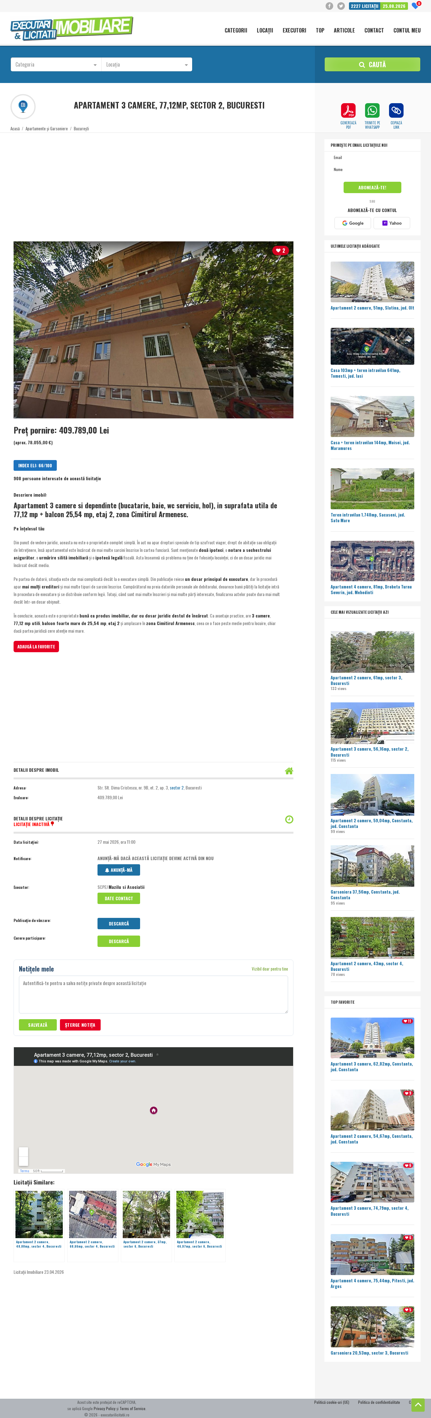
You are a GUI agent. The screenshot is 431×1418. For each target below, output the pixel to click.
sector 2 (177, 787)
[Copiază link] (396, 110)
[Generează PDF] (348, 110)
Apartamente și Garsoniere (47, 128)
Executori (294, 30)
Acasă (15, 128)
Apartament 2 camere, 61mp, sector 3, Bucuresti (366, 680)
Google (356, 223)
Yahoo (392, 223)
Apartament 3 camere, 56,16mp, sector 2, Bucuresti (370, 751)
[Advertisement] (199, 183)
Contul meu (407, 30)
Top (320, 30)
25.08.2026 (394, 6)
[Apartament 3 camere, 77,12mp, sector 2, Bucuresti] (153, 329)
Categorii (236, 30)
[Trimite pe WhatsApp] (372, 110)
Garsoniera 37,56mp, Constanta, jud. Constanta (365, 894)
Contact (374, 30)
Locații (265, 30)
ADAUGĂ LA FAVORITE (36, 646)
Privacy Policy (104, 1408)
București (81, 128)
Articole (344, 30)
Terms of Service (132, 1408)
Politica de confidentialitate (379, 1402)
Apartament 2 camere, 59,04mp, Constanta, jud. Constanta (372, 823)
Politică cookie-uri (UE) (331, 1402)
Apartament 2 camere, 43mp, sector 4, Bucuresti (367, 966)
